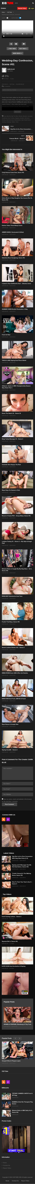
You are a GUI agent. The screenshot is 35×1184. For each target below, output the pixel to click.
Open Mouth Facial (26, 120)
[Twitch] (8, 819)
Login (32, 8)
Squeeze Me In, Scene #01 (10, 941)
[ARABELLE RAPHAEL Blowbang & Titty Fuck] (17, 1014)
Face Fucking (11, 118)
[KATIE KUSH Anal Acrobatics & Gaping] (17, 955)
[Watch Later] (16, 43)
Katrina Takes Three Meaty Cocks (12, 225)
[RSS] (3, 819)
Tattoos (13, 122)
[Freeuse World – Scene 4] (17, 140)
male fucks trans (10, 120)
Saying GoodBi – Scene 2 (9, 750)
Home (5, 1162)
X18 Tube (12, 84)
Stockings (8, 122)
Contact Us (6, 1165)
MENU (4, 8)
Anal (5, 116)
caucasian (29, 116)
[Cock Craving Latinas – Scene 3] (17, 906)
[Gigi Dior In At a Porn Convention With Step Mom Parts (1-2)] (6, 859)
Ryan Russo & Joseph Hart (10, 724)
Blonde (20, 116)
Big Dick (9, 116)
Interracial (26, 118)
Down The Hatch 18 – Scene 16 (11, 413)
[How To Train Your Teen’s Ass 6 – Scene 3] (6, 884)
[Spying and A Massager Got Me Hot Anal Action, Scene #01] (6, 867)
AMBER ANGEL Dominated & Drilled (13, 232)
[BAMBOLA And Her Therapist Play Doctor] (6, 1104)
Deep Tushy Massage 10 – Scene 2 (12, 439)
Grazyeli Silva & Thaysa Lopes (11, 1061)
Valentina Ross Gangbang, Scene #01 (13, 258)
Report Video (7, 1168)
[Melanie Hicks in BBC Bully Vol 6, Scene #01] (6, 1113)
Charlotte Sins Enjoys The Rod (11, 464)
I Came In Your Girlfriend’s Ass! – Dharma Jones (16, 283)
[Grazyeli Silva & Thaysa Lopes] (17, 1050)
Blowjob (25, 116)
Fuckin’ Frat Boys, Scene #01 (11, 622)
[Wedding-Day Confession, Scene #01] (17, 162)
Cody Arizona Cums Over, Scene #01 (13, 172)
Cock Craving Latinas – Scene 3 (11, 916)
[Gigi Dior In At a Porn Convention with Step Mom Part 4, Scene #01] (17, 130)
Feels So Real (6, 334)
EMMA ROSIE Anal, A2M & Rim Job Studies (15, 673)
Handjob (22, 118)
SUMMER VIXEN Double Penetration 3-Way (15, 309)
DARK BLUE (11, 69)
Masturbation (17, 120)
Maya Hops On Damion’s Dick (11, 490)
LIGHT (4, 18)
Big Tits (13, 116)
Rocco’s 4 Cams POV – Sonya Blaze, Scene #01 (16, 515)
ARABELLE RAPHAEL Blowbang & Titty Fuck (17, 1024)
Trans (17, 122)
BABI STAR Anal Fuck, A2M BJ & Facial (14, 698)
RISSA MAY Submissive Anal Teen (12, 596)
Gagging (17, 118)
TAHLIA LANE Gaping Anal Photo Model (14, 360)
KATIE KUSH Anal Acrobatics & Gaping (13, 966)
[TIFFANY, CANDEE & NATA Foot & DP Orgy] (6, 1096)
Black (17, 116)
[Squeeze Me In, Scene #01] (17, 931)
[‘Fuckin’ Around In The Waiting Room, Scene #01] (6, 876)
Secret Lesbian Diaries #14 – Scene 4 (13, 647)
